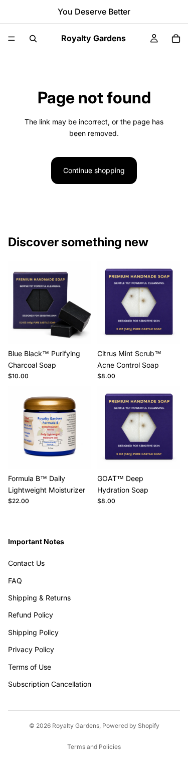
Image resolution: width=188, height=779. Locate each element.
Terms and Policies (94, 746)
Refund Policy (30, 614)
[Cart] (176, 39)
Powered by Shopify (130, 725)
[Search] (33, 39)
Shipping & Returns (39, 597)
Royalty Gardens (75, 725)
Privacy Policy (31, 649)
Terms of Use (29, 667)
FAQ (15, 580)
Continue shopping (94, 170)
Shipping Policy (33, 632)
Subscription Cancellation (49, 684)
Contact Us (26, 563)
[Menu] (11, 38)
